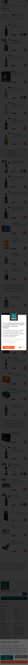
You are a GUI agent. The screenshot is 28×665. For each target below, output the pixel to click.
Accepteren (9, 347)
